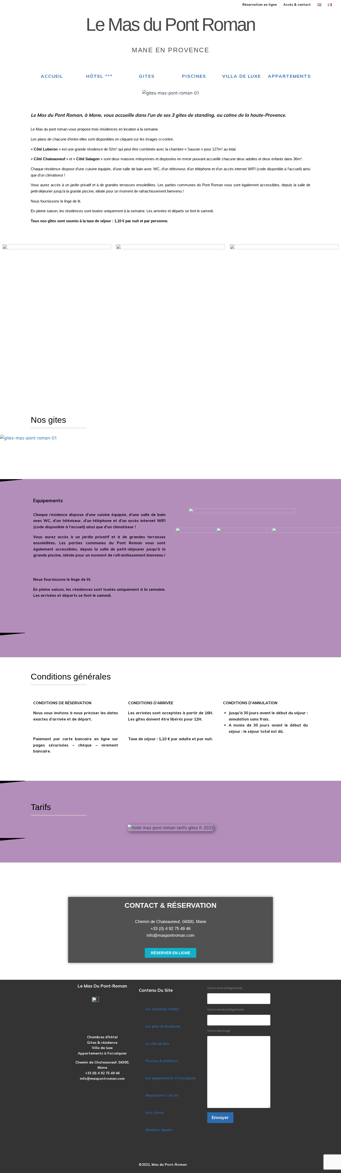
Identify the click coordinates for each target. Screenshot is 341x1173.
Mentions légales (158, 1130)
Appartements (289, 76)
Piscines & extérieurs (161, 1060)
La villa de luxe (157, 1043)
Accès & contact (297, 4)
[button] (170, 445)
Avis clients (154, 1112)
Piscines (194, 76)
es (178, 1026)
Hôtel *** (99, 76)
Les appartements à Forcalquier (170, 1078)
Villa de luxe (241, 76)
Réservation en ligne (259, 4)
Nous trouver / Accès (161, 1095)
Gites (147, 76)
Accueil (52, 76)
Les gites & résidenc (161, 1026)
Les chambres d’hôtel (162, 1009)
